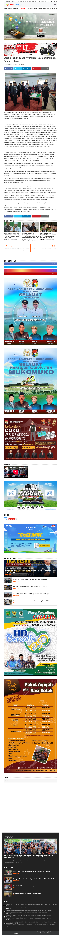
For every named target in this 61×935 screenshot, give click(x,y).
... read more (41, 907)
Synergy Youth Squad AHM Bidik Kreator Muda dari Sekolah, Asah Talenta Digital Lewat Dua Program (31, 922)
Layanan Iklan (42, 1)
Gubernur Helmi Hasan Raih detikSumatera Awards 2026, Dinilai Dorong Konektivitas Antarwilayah (28, 916)
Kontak (49, 932)
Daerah (22, 64)
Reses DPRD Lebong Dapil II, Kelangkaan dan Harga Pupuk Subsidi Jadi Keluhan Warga (29, 856)
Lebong (22, 8)
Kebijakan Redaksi (22, 1)
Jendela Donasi (33, 1)
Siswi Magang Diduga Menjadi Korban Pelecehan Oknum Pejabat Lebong (29, 910)
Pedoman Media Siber (41, 931)
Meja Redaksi (51, 931)
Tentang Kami (43, 932)
